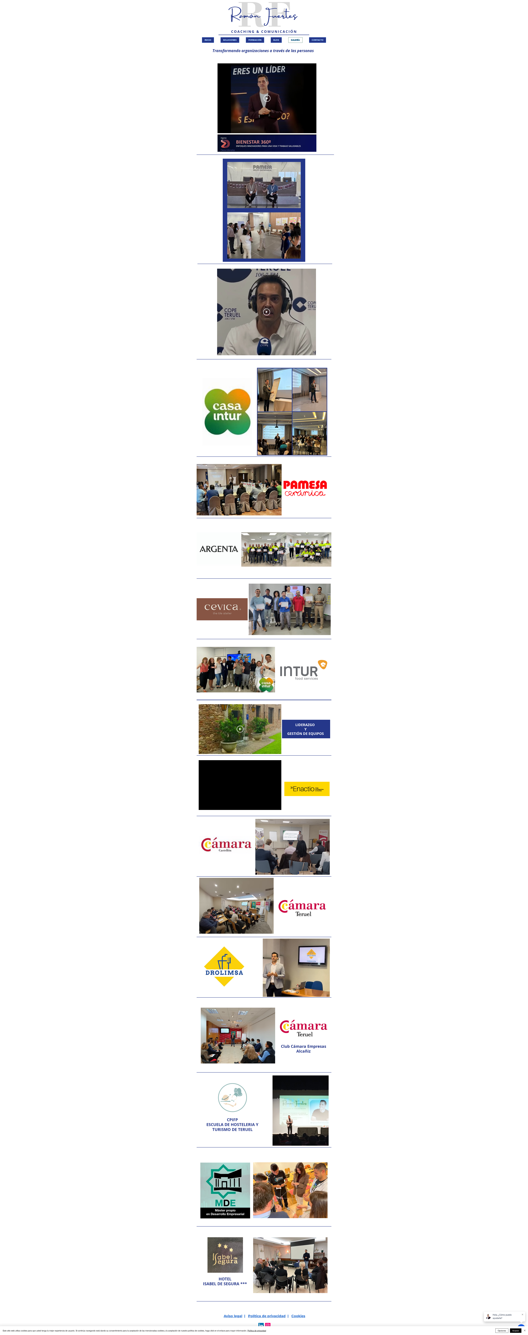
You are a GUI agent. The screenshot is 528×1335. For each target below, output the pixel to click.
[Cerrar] (524, 1330)
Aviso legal (233, 1316)
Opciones (502, 1330)
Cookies (298, 1316)
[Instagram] (267, 1325)
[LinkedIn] (261, 1325)
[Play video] (267, 98)
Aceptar (515, 1330)
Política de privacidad (267, 1316)
